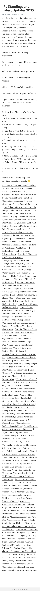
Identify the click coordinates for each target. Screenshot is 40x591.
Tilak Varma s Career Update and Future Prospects (18, 232)
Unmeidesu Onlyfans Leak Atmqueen (18, 323)
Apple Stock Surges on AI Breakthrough (19, 570)
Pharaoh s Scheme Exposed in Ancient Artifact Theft (20, 454)
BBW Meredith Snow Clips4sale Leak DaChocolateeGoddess (16, 423)
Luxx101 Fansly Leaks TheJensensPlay (18, 413)
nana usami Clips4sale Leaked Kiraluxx (19, 185)
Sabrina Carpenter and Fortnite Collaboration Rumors (18, 507)
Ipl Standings (6, 14)
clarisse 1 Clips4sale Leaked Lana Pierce (19, 551)
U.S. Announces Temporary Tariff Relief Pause (17, 288)
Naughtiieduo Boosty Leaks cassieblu (20, 207)
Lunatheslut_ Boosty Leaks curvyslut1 (18, 407)
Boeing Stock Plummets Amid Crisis (17, 410)
